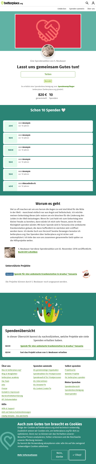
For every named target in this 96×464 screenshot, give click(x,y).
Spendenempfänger (66, 86)
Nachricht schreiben (28, 252)
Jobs (3, 385)
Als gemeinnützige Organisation (45, 370)
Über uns (91, 9)
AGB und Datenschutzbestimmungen (16, 412)
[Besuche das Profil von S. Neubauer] (48, 50)
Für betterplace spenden (75, 377)
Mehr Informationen (27, 455)
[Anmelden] (93, 3)
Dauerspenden (71, 394)
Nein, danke (59, 454)
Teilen (48, 74)
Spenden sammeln (76, 9)
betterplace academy (10, 377)
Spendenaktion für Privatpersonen (47, 374)
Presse (4, 388)
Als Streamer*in (39, 385)
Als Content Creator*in (42, 388)
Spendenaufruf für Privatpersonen (47, 377)
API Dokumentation (9, 399)
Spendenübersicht (72, 386)
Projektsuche (70, 370)
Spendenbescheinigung (74, 390)
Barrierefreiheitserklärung (12, 396)
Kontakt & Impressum (10, 392)
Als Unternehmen (40, 381)
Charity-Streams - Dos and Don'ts (15, 416)
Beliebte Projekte (72, 374)
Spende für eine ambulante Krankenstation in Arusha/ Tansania (45, 274)
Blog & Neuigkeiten (9, 374)
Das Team (5, 381)
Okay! (78, 454)
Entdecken (62, 9)
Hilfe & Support (8, 408)
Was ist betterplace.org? (11, 370)
